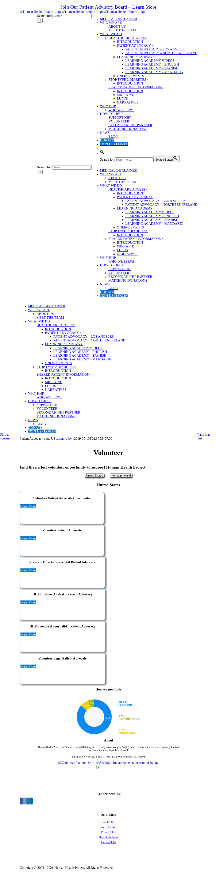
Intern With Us (108, 842)
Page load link (204, 436)
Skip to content (5, 436)
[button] (102, 153)
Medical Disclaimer (108, 837)
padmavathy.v (64, 438)
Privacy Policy (108, 832)
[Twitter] (24, 801)
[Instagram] (28, 801)
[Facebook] (21, 801)
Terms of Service (108, 827)
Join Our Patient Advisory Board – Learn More (109, 7)
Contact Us (108, 822)
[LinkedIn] (31, 801)
